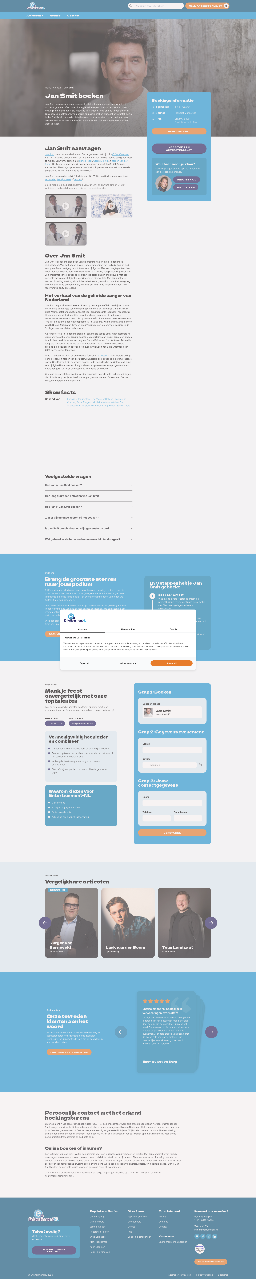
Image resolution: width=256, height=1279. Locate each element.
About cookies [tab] (128, 629)
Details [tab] (173, 629)
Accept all (172, 663)
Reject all (84, 663)
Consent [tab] (82, 629)
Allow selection (128, 663)
